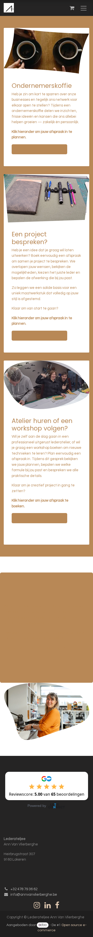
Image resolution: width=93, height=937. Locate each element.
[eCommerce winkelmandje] (72, 8)
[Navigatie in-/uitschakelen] (83, 8)
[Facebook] (57, 905)
